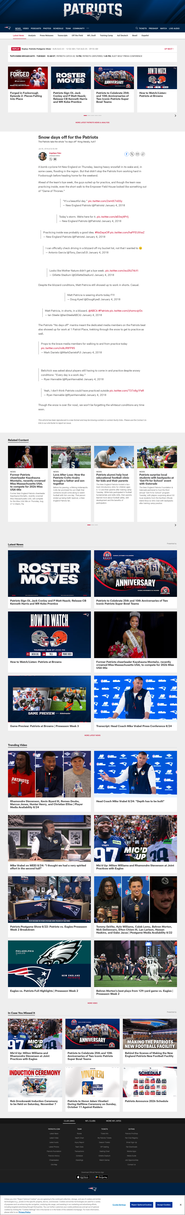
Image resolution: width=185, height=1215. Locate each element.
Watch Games (104, 1160)
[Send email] (137, 155)
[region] (92, 1205)
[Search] (137, 28)
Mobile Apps (131, 1151)
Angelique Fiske (55, 153)
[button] (85, 115)
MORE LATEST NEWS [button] (92, 735)
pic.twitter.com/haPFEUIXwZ (127, 232)
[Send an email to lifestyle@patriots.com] (55, 159)
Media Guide (131, 1156)
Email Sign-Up (131, 1142)
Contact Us (132, 1164)
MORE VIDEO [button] (92, 1003)
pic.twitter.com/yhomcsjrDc (126, 310)
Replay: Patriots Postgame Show (36, 49)
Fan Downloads (131, 1147)
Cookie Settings (119, 1205)
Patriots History (54, 1156)
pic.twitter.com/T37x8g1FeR (127, 390)
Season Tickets (104, 1142)
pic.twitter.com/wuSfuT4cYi (121, 270)
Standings (79, 1160)
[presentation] (176, 116)
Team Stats (79, 1147)
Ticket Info (104, 1133)
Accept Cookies (164, 1205)
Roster (79, 1133)
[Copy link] (143, 154)
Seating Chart (105, 1151)
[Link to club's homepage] (7, 28)
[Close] (181, 1205)
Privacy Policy (25, 1212)
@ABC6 (93, 310)
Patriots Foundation (54, 1151)
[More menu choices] (88, 28)
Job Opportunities (131, 1160)
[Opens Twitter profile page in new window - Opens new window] (50, 159)
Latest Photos (54, 1147)
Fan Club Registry (131, 1138)
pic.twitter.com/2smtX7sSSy (105, 200)
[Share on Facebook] (126, 155)
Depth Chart (79, 1138)
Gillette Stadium (104, 1156)
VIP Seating (104, 1147)
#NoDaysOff (102, 232)
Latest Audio (54, 1142)
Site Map (54, 1164)
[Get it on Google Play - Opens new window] (101, 1178)
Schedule (79, 1156)
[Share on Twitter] (132, 155)
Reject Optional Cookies (142, 1205)
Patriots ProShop (131, 1133)
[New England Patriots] (92, 1189)
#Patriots (103, 310)
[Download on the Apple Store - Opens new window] (83, 1177)
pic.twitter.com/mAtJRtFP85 (58, 348)
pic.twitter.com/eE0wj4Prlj (113, 216)
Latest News (54, 1133)
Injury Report (79, 1142)
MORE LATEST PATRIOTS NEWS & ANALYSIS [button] (92, 122)
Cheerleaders (54, 1160)
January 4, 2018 (115, 205)
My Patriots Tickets (104, 1138)
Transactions (79, 1151)
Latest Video (54, 1138)
